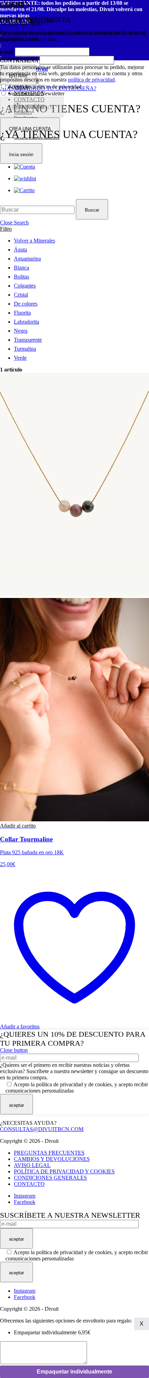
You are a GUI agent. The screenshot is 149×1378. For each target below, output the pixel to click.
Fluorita (22, 313)
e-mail (7, 51)
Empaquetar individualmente (74, 1372)
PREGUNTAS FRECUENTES (49, 1153)
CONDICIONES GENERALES (50, 1178)
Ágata (20, 250)
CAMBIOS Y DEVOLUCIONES (52, 1159)
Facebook (24, 1202)
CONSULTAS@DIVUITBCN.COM (42, 1129)
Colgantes (25, 286)
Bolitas (21, 277)
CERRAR (23, 12)
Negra (20, 331)
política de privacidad (91, 80)
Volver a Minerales (34, 240)
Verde (20, 358)
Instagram (24, 1196)
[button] (18, 826)
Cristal (21, 295)
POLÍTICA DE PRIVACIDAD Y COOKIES (64, 1171)
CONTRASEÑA (19, 60)
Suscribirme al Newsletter (36, 93)
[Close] (141, 1324)
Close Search (14, 222)
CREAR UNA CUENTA (31, 107)
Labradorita (26, 322)
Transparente (28, 340)
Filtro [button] (6, 229)
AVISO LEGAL (32, 1165)
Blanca (21, 268)
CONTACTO (29, 1184)
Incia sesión (21, 154)
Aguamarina (27, 259)
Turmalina (25, 349)
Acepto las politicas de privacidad (44, 86)
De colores (25, 304)
